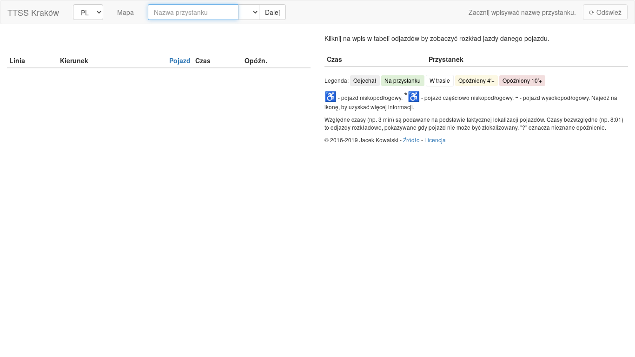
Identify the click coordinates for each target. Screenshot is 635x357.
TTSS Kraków (33, 12)
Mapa (125, 12)
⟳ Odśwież (605, 12)
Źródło (411, 140)
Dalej (272, 12)
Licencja (435, 140)
